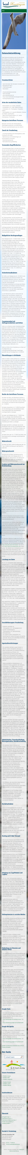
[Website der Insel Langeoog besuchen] (14, 1065)
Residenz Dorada (7, 1082)
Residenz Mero (6, 1077)
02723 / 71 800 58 (10, 1142)
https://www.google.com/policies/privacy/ (12, 1019)
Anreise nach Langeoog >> (8, 1121)
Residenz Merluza (7, 1085)
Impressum (21, 1149)
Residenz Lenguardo (7, 1079)
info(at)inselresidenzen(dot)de (13, 1144)
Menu (3, 10)
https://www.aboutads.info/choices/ (10, 545)
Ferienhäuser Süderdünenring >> (9, 1120)
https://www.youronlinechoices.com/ (12, 546)
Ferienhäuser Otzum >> (7, 1118)
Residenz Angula (7, 1076)
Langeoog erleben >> (6, 1123)
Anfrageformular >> (6, 1117)
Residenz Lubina (6, 1083)
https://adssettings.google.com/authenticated (13, 1022)
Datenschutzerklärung (14, 1151)
